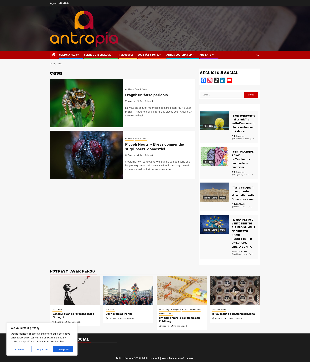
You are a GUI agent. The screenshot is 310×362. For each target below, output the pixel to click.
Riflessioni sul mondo (191, 309)
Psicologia (126, 55)
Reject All (42, 349)
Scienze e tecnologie (97, 55)
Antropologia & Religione (170, 309)
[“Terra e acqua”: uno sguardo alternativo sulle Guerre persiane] (214, 192)
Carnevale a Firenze (119, 313)
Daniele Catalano (234, 318)
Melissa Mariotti (180, 326)
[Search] (258, 55)
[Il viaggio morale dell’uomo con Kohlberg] (182, 290)
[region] (42, 339)
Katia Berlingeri (146, 101)
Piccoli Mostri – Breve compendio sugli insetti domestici (154, 146)
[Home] (54, 55)
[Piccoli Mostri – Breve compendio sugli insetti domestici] (86, 155)
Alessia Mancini (127, 318)
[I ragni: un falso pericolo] (86, 103)
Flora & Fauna (141, 89)
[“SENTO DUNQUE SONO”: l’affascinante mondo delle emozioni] (214, 156)
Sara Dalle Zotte (74, 322)
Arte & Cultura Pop (179, 55)
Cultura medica (69, 55)
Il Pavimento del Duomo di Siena (233, 313)
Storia (222, 198)
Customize (21, 349)
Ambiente (205, 55)
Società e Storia (148, 55)
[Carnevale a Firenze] (128, 290)
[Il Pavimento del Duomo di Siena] (235, 290)
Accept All (63, 349)
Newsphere (167, 358)
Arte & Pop (57, 309)
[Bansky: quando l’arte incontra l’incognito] (75, 290)
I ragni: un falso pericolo (146, 95)
